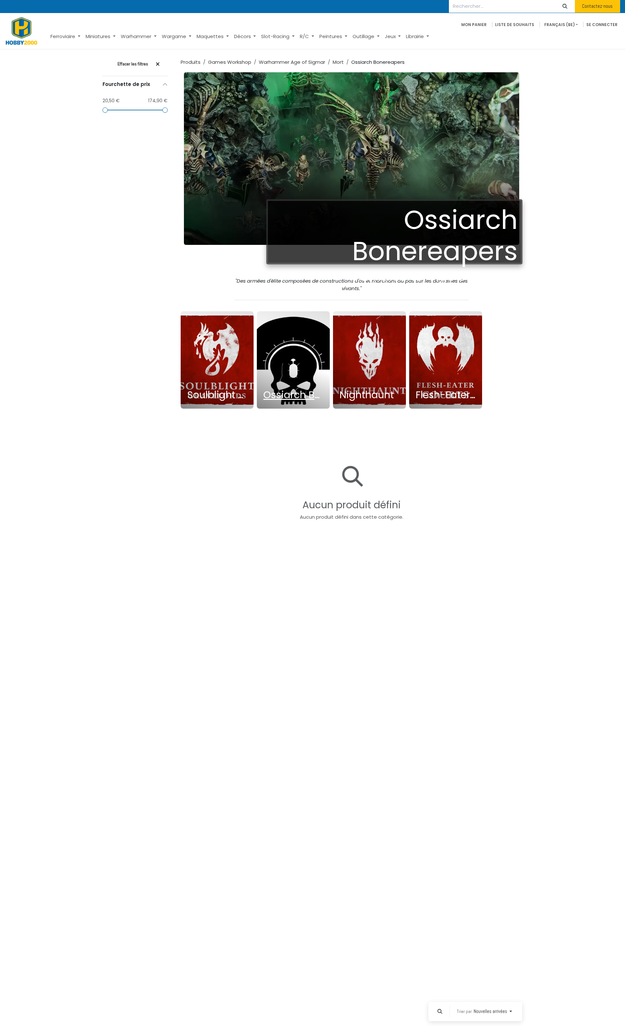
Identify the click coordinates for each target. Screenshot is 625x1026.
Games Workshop (229, 62)
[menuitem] (65, 36)
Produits (191, 62)
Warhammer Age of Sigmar (292, 62)
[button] (440, 1011)
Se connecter (602, 24)
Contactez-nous (597, 6)
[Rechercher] (565, 6)
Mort (338, 62)
